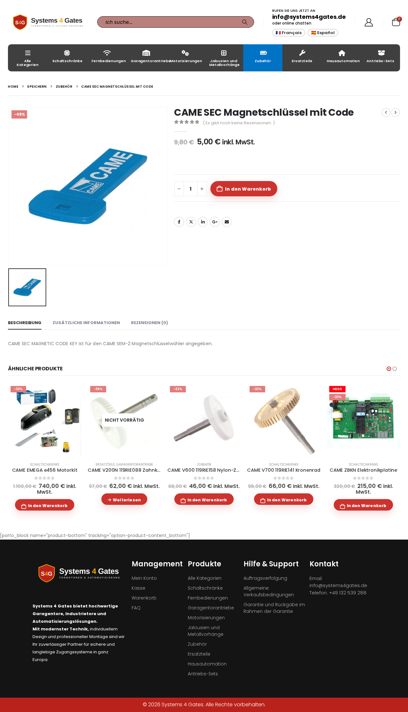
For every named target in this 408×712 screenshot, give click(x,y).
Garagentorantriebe (148, 60)
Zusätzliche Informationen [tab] (86, 323)
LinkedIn (203, 222)
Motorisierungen (186, 60)
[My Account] (369, 22)
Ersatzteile (302, 60)
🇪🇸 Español (323, 33)
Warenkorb (144, 598)
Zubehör (263, 60)
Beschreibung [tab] (24, 323)
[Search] (245, 22)
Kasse (138, 588)
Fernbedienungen (108, 60)
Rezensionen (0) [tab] (149, 323)
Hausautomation (343, 60)
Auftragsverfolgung (265, 578)
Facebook (179, 222)
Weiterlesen (127, 500)
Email (227, 222)
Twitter (191, 222)
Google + (215, 222)
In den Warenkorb (248, 189)
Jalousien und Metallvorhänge (224, 62)
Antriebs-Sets (380, 60)
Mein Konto (144, 578)
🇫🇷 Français (289, 33)
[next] (395, 112)
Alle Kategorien (28, 62)
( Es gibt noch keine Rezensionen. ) (239, 123)
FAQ (136, 608)
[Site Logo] (48, 22)
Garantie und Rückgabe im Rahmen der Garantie (274, 607)
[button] (389, 369)
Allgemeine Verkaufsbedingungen (269, 591)
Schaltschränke (67, 60)
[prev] (386, 112)
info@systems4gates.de (309, 17)
